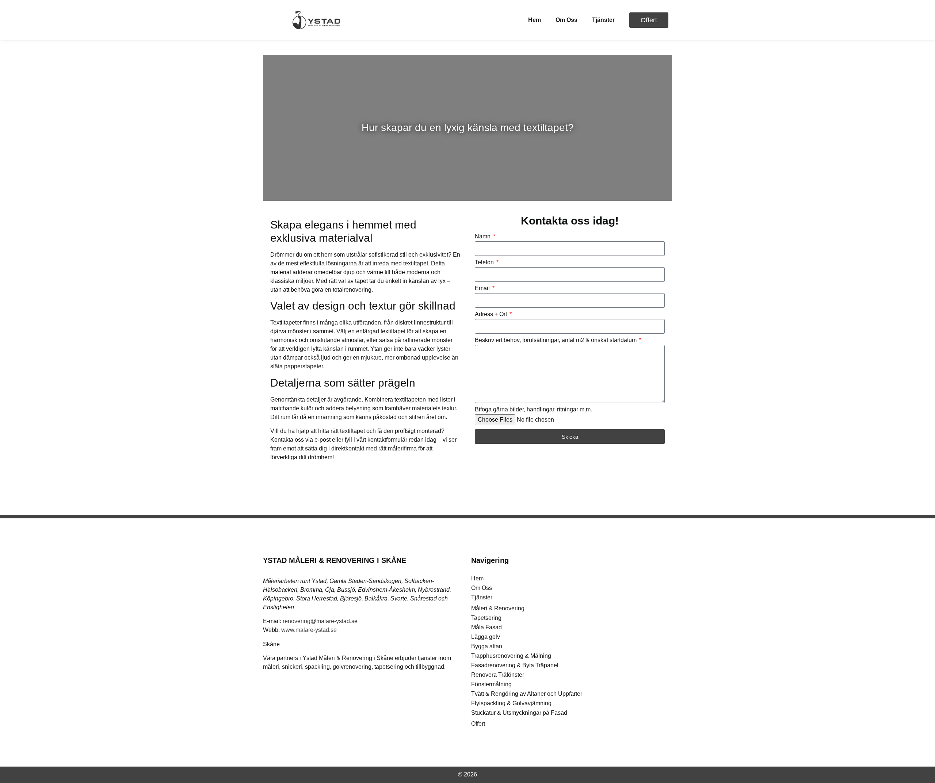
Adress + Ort (491, 314)
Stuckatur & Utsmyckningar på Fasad (519, 713)
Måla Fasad (486, 627)
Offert (478, 724)
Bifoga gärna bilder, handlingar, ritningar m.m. (533, 409)
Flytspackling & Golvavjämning (511, 703)
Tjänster (603, 20)
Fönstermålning (491, 684)
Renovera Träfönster (497, 675)
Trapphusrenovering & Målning (511, 656)
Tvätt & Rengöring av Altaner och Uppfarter (526, 694)
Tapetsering (486, 618)
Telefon (485, 262)
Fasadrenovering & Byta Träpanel (514, 665)
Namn (483, 236)
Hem (534, 20)
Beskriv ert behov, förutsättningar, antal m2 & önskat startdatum (556, 340)
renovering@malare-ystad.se (320, 621)
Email (483, 288)
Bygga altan (486, 646)
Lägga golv (485, 637)
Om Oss (566, 20)
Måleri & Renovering (497, 608)
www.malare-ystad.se (309, 630)
